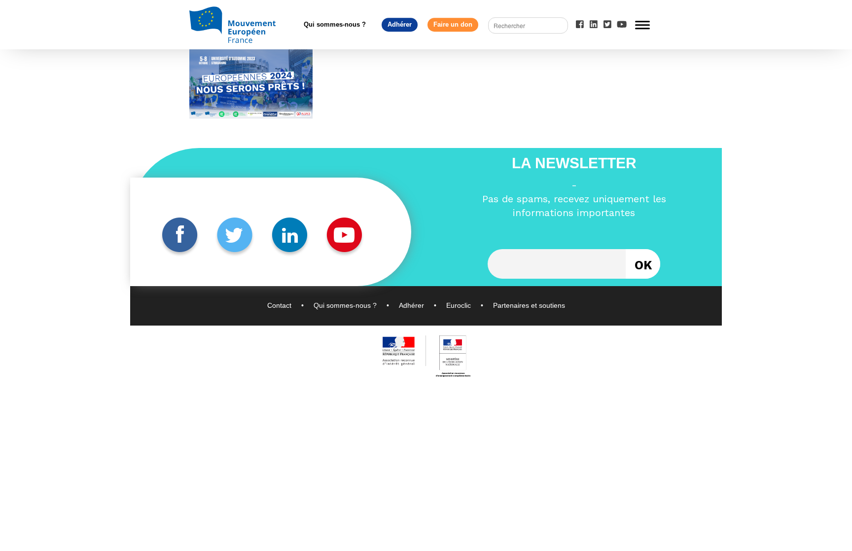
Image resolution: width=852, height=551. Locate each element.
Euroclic (458, 305)
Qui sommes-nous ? (335, 24)
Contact (279, 305)
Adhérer (400, 24)
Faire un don (452, 24)
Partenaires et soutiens (529, 305)
